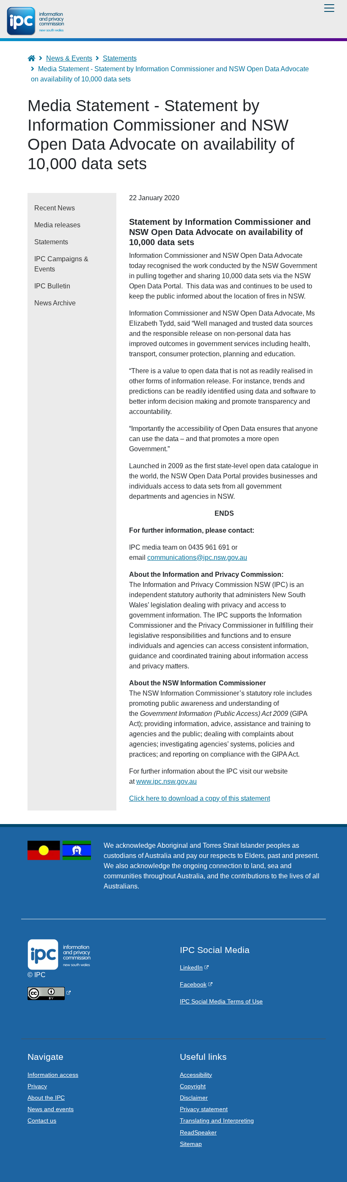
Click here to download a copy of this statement (199, 798)
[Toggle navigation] (329, 8)
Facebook (193, 984)
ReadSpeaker (198, 1132)
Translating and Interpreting (217, 1120)
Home (35, 58)
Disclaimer (194, 1097)
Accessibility (196, 1074)
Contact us (42, 1120)
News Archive (55, 303)
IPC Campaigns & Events (61, 264)
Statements (120, 58)
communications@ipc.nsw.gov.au (197, 557)
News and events (51, 1109)
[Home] (36, 21)
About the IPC (46, 1097)
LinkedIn (191, 967)
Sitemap (191, 1143)
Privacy (37, 1086)
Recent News (54, 208)
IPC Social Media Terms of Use (221, 1001)
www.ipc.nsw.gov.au (166, 781)
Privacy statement (204, 1109)
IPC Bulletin (52, 286)
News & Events (69, 58)
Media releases (57, 225)
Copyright (193, 1086)
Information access (53, 1074)
